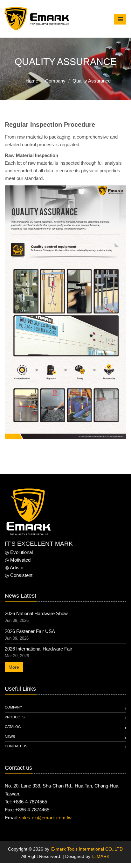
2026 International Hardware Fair (38, 648)
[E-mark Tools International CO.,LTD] (36, 18)
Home (31, 80)
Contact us (16, 746)
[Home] (28, 512)
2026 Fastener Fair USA (30, 631)
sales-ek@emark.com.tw (45, 817)
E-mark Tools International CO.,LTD (87, 849)
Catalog (13, 727)
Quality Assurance (91, 80)
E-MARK (100, 856)
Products (14, 717)
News (10, 736)
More (14, 667)
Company (55, 80)
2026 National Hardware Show (36, 613)
